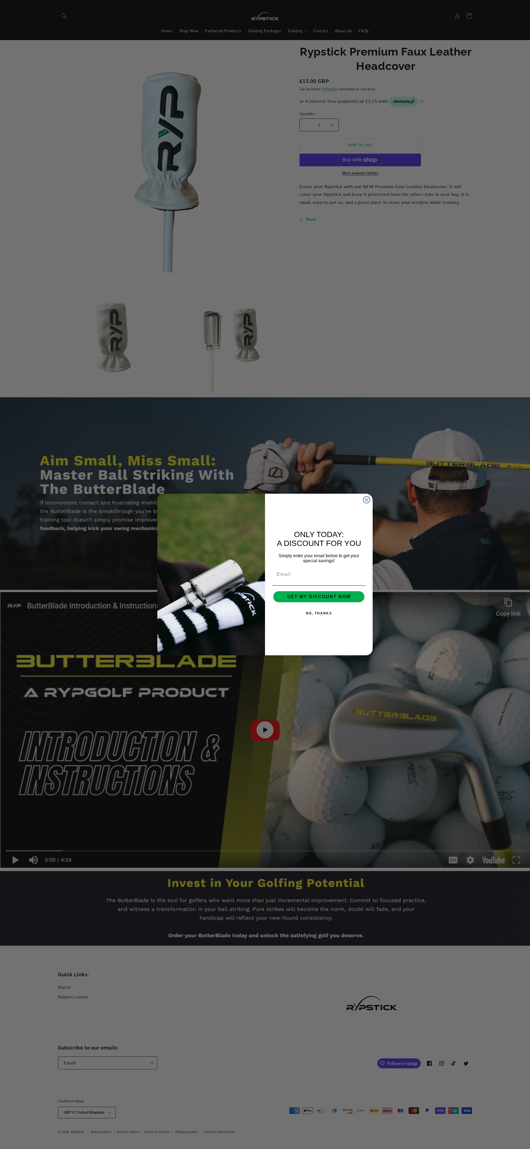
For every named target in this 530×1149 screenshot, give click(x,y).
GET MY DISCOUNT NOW (319, 596)
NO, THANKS (319, 613)
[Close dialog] (366, 499)
